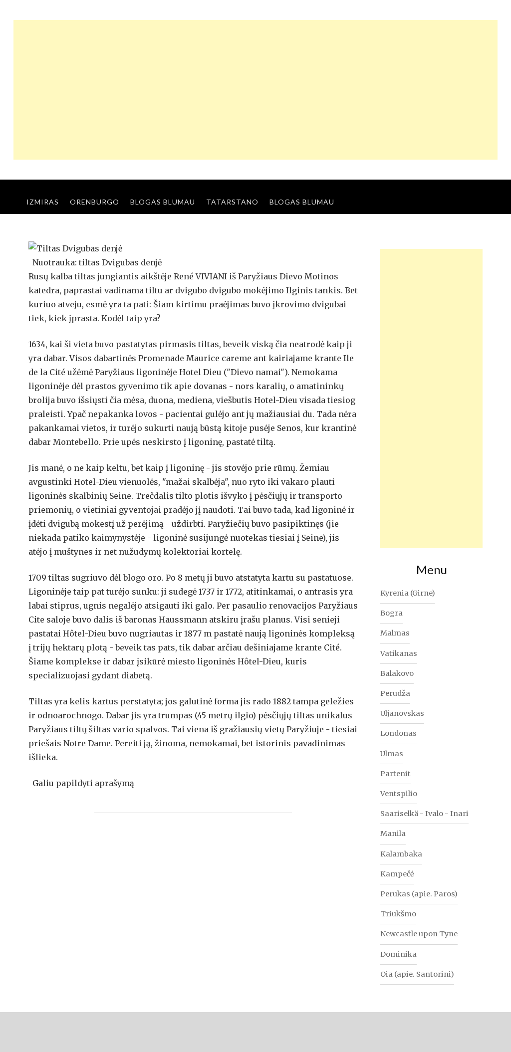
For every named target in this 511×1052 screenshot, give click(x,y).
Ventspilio (398, 793)
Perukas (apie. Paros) (419, 893)
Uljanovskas (402, 713)
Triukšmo (398, 913)
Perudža (395, 693)
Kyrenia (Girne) (407, 593)
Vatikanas (398, 653)
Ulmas (391, 753)
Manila (393, 833)
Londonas (398, 733)
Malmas (395, 633)
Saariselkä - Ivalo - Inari (424, 813)
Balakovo (397, 673)
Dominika (398, 954)
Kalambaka (401, 853)
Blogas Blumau (162, 202)
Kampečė (397, 873)
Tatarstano (232, 202)
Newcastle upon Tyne (419, 933)
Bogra (391, 613)
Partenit (395, 773)
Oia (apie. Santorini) (417, 974)
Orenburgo (94, 202)
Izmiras (42, 202)
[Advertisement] (255, 90)
